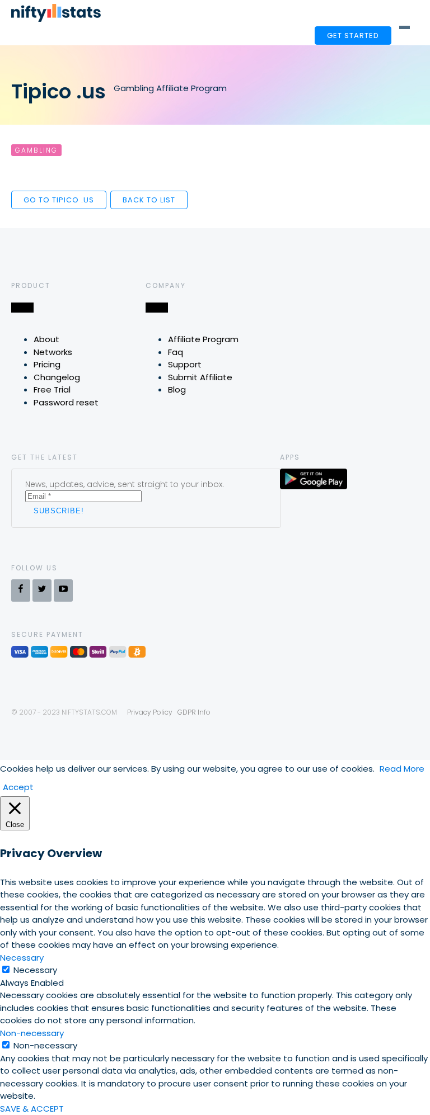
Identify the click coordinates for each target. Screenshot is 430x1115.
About (46, 339)
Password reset (66, 402)
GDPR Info (194, 712)
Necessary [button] (22, 957)
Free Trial (52, 389)
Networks (53, 352)
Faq (175, 352)
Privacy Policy (149, 712)
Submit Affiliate (200, 377)
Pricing (47, 364)
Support (185, 364)
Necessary (35, 970)
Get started (353, 35)
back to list (149, 200)
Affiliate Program (203, 339)
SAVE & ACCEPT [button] (32, 1108)
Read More (402, 768)
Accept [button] (18, 787)
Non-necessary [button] (32, 1033)
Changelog (57, 377)
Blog (177, 389)
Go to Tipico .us (59, 200)
